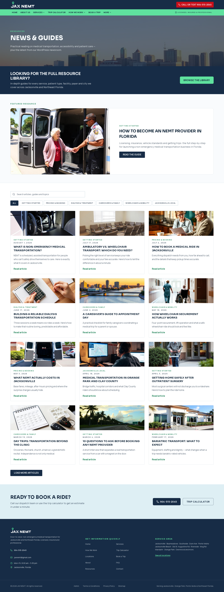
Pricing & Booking (55, 203)
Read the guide (132, 154)
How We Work (76, 12)
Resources (90, 569)
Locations (89, 556)
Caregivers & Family (109, 203)
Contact (119, 569)
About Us (25, 12)
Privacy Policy (109, 586)
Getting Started (31, 203)
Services (37, 12)
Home (14, 12)
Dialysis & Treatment (82, 203)
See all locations (162, 555)
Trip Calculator (57, 12)
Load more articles (26, 472)
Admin (76, 586)
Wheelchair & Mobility (137, 203)
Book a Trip (94, 12)
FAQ (118, 562)
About (88, 562)
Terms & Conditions (91, 586)
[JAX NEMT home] (22, 4)
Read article (20, 268)
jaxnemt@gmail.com (22, 557)
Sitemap (121, 586)
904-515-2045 (168, 501)
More (106, 12)
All (14, 203)
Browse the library (197, 80)
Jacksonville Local (165, 203)
